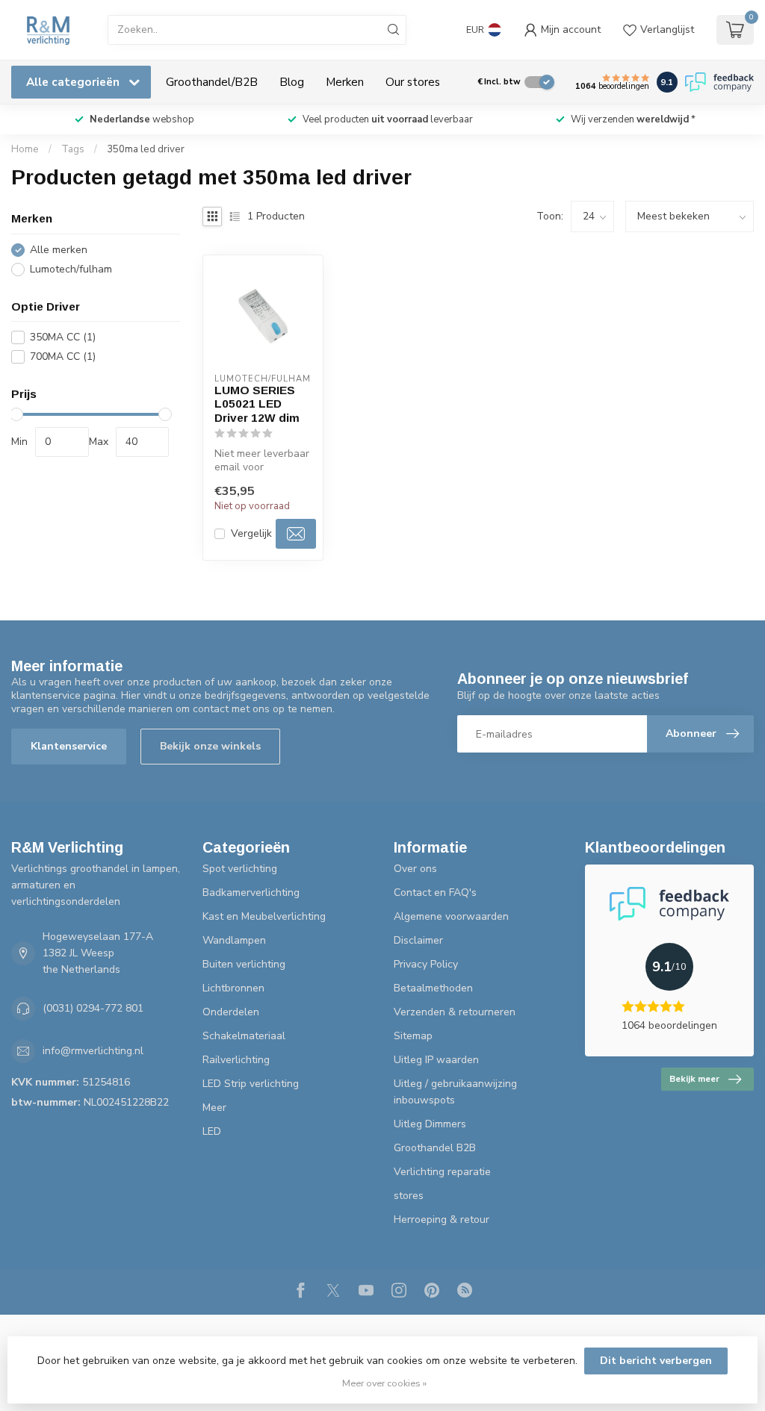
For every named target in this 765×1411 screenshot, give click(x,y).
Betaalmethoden (433, 988)
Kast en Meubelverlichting (264, 916)
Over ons (415, 869)
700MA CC (63, 356)
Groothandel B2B (435, 1148)
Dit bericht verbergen (656, 1361)
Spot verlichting (239, 869)
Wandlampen (234, 940)
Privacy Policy (426, 964)
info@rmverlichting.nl (93, 1051)
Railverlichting (236, 1060)
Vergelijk (251, 533)
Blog (291, 82)
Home (25, 149)
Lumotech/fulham (71, 269)
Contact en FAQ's (435, 892)
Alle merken (58, 249)
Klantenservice (69, 746)
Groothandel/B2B (212, 82)
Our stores (412, 82)
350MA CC (63, 337)
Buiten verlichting (243, 964)
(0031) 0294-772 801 (93, 1008)
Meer (214, 1107)
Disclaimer (418, 940)
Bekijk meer (694, 1079)
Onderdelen (230, 1012)
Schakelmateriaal (243, 1036)
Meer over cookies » (384, 1383)
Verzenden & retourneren (454, 1012)
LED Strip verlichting (250, 1084)
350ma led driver (146, 149)
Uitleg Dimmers (430, 1124)
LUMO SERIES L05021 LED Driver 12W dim (257, 404)
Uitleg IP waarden (436, 1060)
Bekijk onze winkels (210, 746)
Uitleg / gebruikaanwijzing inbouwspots (455, 1092)
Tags (72, 149)
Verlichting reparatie (442, 1172)
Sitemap (413, 1036)
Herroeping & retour (441, 1219)
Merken (345, 82)
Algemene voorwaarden (451, 916)
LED (211, 1131)
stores (409, 1196)
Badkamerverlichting (251, 892)
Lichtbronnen (233, 988)
